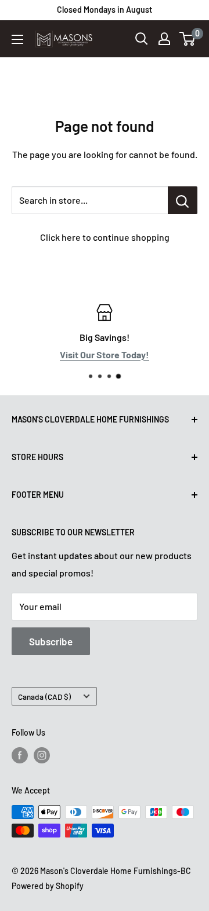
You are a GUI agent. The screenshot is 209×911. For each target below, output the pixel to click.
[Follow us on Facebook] (20, 755)
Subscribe (51, 641)
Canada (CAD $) (44, 696)
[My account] (164, 38)
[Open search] (141, 38)
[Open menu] (17, 39)
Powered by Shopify (48, 886)
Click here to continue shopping (105, 237)
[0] (188, 39)
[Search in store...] (182, 200)
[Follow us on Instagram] (42, 755)
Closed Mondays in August (104, 9)
